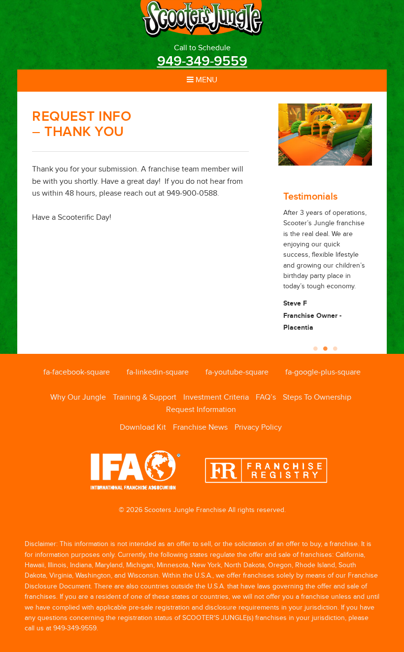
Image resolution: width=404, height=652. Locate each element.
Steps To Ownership (317, 397)
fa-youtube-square (237, 372)
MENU (205, 80)
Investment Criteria (216, 397)
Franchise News (200, 427)
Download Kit (143, 427)
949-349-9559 (202, 61)
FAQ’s (266, 397)
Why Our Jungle (78, 397)
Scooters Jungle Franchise (202, 18)
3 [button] (335, 345)
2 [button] (325, 345)
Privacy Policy (258, 427)
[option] (325, 134)
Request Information (201, 409)
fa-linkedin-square (158, 372)
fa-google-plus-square (323, 372)
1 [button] (315, 345)
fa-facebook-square (76, 372)
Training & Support (144, 397)
